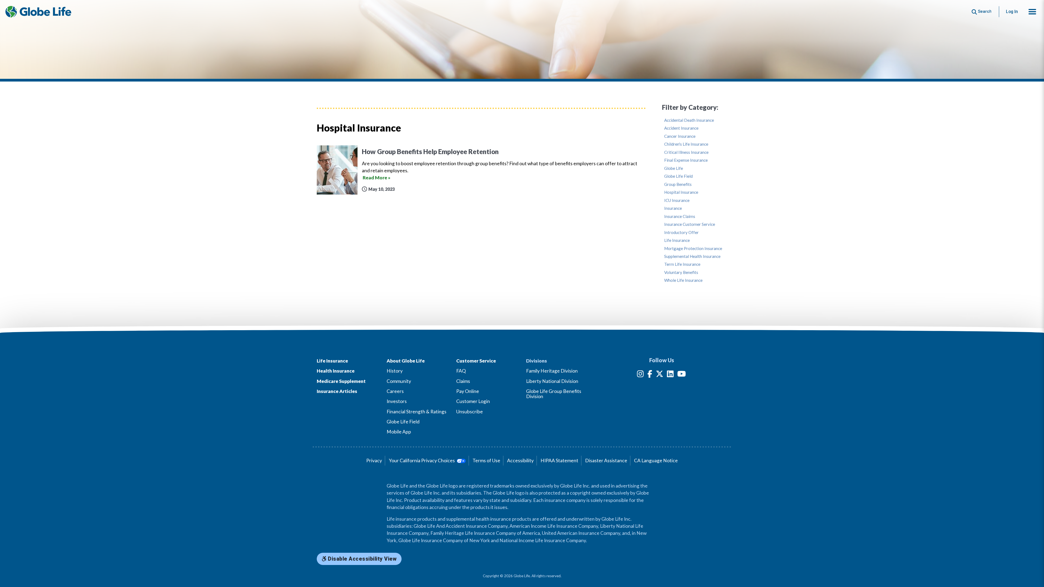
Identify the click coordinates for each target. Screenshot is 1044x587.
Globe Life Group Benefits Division (553, 393)
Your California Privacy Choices (422, 460)
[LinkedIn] (670, 375)
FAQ (461, 371)
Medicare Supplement (341, 381)
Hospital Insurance (681, 192)
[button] (1032, 11)
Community (399, 381)
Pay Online (467, 391)
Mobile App (399, 432)
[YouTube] (681, 375)
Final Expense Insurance (686, 160)
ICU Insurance (676, 200)
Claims (463, 381)
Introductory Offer (681, 232)
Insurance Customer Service (689, 224)
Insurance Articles (337, 391)
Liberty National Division (552, 381)
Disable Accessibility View (362, 559)
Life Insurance (677, 240)
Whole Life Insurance (683, 280)
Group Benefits (678, 184)
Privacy (374, 460)
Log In (1012, 11)
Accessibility (520, 460)
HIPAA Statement (559, 460)
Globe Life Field (678, 176)
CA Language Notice (656, 460)
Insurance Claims (679, 216)
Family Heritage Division (552, 371)
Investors (397, 401)
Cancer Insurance (679, 136)
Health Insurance (336, 371)
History (395, 371)
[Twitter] (659, 375)
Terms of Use (486, 460)
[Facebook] (649, 375)
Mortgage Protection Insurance (693, 248)
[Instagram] (640, 375)
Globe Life (673, 168)
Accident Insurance (681, 128)
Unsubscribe (469, 411)
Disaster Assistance (606, 460)
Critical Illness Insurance (686, 152)
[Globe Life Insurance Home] (38, 11)
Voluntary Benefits (681, 272)
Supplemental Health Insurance (692, 256)
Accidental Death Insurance (689, 120)
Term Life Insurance (682, 264)
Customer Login (473, 401)
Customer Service (476, 361)
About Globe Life (406, 361)
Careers (395, 391)
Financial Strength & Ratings (416, 411)
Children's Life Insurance (686, 144)
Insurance (673, 208)
